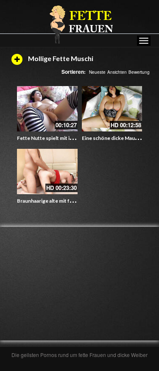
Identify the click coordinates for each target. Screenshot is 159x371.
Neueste (97, 72)
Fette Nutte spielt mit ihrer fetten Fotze (64, 138)
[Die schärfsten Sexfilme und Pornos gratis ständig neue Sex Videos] (80, 24)
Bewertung (139, 72)
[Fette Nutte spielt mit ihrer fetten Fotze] (47, 108)
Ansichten (117, 72)
